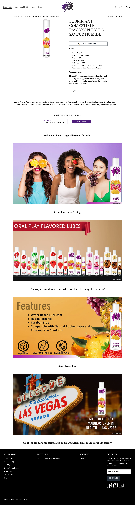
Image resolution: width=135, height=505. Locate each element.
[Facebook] (109, 485)
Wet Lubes (11, 499)
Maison (15, 16)
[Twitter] (121, 485)
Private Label (9, 475)
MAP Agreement (10, 465)
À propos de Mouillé (21, 7)
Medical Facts (9, 471)
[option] (47, 38)
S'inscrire (113, 478)
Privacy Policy (9, 458)
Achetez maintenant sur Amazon (49, 458)
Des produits (7, 7)
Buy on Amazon (88, 43)
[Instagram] (115, 485)
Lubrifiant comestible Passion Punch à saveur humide (42, 16)
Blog (5, 478)
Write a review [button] (81, 121)
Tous (21, 16)
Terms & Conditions (11, 468)
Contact (40, 7)
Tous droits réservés (21, 499)
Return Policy (9, 462)
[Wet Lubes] (67, 7)
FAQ (33, 7)
